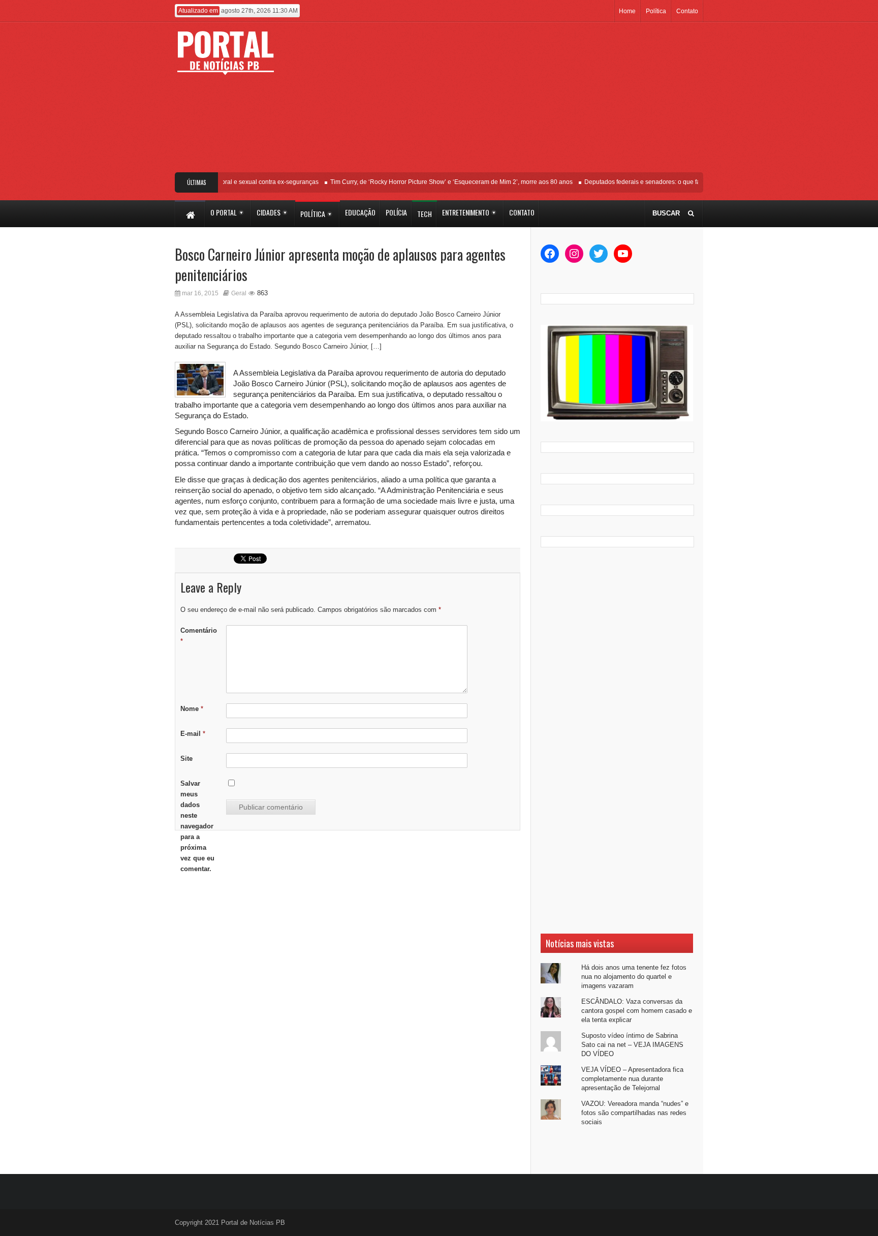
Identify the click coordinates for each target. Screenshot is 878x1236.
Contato (687, 11)
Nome (191, 709)
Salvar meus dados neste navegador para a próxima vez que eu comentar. (197, 826)
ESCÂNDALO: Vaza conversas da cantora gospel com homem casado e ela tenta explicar (636, 1011)
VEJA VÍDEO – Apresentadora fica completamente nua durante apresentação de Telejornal (632, 1079)
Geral (238, 293)
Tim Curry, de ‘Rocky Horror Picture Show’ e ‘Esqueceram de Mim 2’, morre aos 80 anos (441, 182)
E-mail (192, 733)
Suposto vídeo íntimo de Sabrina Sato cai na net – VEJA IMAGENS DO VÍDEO (632, 1045)
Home (627, 11)
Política (656, 11)
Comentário (198, 636)
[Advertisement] (514, 101)
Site (186, 758)
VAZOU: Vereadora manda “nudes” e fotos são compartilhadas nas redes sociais (634, 1113)
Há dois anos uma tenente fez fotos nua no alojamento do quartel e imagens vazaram (633, 977)
